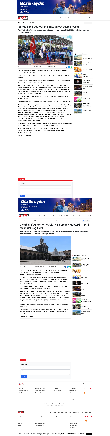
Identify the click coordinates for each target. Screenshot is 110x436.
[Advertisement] (45, 148)
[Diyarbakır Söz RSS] (84, 393)
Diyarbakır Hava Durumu (40, 394)
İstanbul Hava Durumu (40, 388)
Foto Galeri (21, 392)
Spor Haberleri (57, 388)
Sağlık (60, 17)
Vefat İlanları (72, 392)
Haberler (20, 22)
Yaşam (72, 17)
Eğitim (69, 17)
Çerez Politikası (74, 383)
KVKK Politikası (51, 383)
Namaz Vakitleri (72, 390)
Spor (53, 17)
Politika (49, 17)
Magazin (79, 17)
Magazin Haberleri (57, 390)
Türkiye (45, 17)
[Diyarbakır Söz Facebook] (84, 388)
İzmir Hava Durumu (39, 392)
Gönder (22, 195)
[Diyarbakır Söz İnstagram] (88, 388)
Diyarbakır (37, 17)
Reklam (89, 383)
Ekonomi (56, 17)
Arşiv (83, 17)
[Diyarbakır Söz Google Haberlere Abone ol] (88, 23)
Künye (80, 383)
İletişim (85, 383)
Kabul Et (89, 434)
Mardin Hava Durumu (39, 397)
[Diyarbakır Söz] (23, 17)
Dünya (75, 17)
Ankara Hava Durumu (40, 390)
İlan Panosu (71, 399)
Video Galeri (21, 394)
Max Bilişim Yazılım (59, 405)
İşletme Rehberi (72, 394)
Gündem (42, 17)
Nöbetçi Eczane (72, 388)
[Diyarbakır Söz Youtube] (90, 388)
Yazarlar (86, 17)
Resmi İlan (64, 17)
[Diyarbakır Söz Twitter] (86, 388)
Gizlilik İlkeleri (67, 383)
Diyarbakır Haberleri (23, 390)
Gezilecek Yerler (72, 397)
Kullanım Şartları (59, 383)
